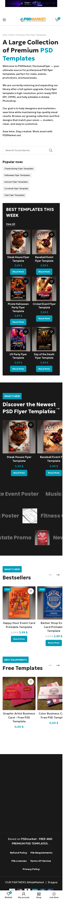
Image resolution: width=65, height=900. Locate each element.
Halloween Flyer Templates (17, 175)
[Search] (51, 150)
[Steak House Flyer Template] (18, 242)
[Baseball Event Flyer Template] (44, 242)
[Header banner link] (31, 3)
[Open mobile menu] (4, 19)
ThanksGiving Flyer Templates (18, 168)
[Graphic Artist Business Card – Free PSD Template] (19, 693)
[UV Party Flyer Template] (18, 339)
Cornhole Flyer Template (16, 188)
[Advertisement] (32, 794)
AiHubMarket (35, 882)
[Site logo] (33, 19)
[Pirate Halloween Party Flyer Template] (18, 289)
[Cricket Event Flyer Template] (44, 289)
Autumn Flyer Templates (16, 182)
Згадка (52, 882)
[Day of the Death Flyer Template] (44, 339)
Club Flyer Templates (14, 195)
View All (10, 224)
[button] (50, 408)
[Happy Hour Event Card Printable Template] (19, 603)
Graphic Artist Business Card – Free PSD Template (19, 717)
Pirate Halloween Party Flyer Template (18, 307)
